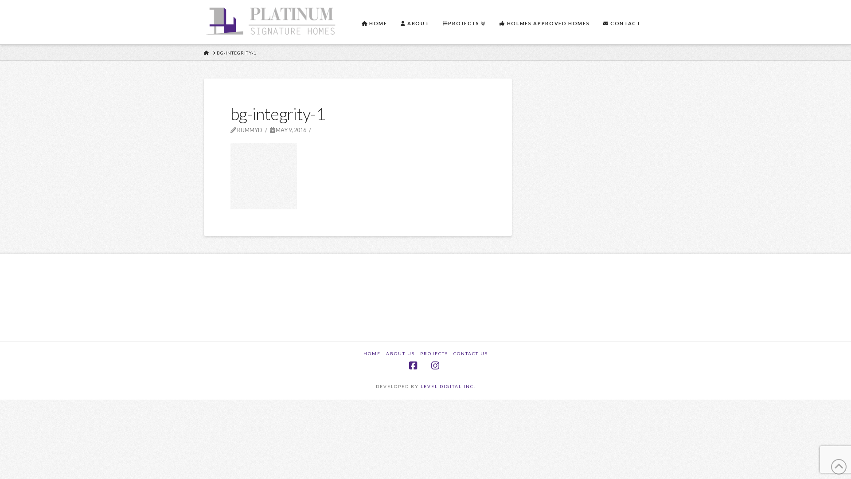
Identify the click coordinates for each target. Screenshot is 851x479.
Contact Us (470, 353)
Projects (434, 353)
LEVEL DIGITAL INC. (448, 386)
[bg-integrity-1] (263, 175)
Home (372, 353)
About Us (400, 353)
